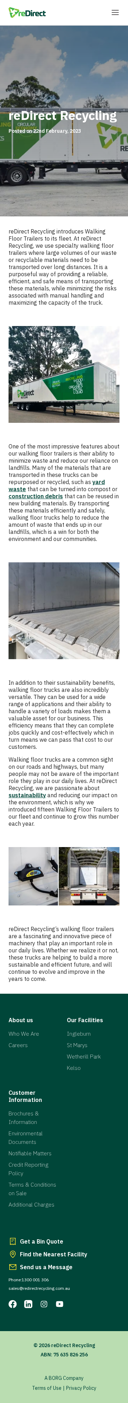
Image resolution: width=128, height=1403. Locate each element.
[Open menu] (115, 12)
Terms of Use (47, 1388)
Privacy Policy (81, 1388)
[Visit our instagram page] (44, 1304)
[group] (64, 121)
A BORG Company (64, 1378)
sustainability (27, 795)
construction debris (36, 496)
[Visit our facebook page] (13, 1304)
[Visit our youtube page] (59, 1304)
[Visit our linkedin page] (28, 1304)
